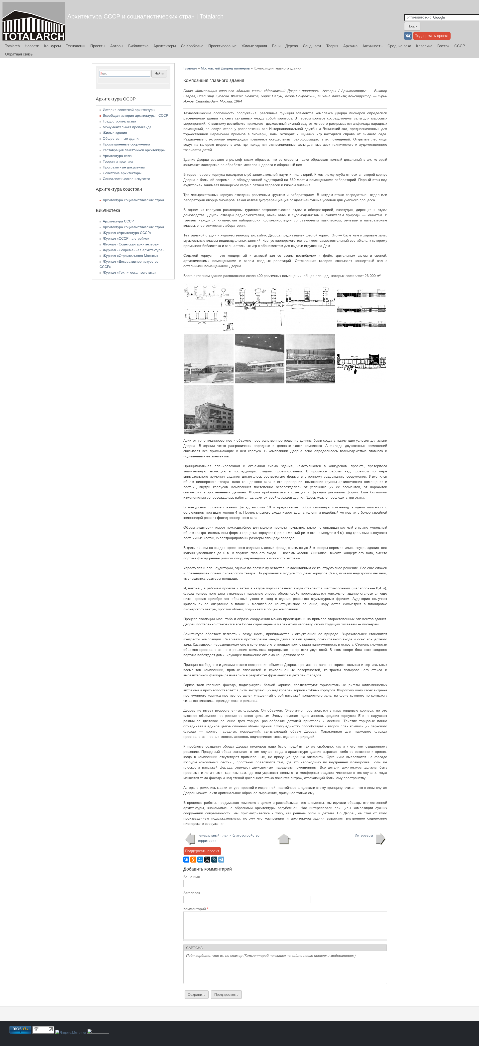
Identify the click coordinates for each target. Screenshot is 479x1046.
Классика (424, 46)
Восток (443, 46)
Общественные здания (121, 138)
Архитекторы (164, 46)
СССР (459, 46)
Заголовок (191, 893)
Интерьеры (364, 835)
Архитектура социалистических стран (133, 200)
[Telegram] (221, 860)
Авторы (116, 46)
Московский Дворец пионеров (225, 68)
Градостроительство (119, 121)
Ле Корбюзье (192, 46)
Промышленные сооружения (126, 144)
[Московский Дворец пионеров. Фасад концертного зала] (310, 382)
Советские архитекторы (122, 173)
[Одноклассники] (193, 860)
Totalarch (12, 46)
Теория (332, 46)
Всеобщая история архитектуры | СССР (135, 115)
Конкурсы (52, 46)
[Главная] (33, 21)
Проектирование (222, 46)
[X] (207, 860)
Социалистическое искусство (126, 179)
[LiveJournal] (214, 860)
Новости (32, 46)
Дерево (291, 46)
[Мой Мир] (200, 860)
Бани (276, 46)
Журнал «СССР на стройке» (126, 238)
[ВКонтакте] (186, 860)
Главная (190, 68)
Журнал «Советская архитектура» (131, 244)
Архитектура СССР (118, 221)
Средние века (399, 46)
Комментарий (195, 909)
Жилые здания (254, 46)
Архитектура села (117, 156)
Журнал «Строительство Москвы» (130, 256)
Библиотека (138, 46)
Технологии (75, 46)
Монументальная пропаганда (127, 127)
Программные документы (124, 167)
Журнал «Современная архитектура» (133, 250)
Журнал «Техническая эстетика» (129, 272)
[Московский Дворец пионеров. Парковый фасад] (361, 382)
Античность (372, 46)
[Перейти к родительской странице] (284, 839)
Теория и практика (118, 161)
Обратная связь (19, 54)
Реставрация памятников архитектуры (134, 150)
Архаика (350, 46)
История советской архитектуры (129, 110)
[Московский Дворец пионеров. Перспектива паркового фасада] (209, 433)
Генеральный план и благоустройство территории (228, 838)
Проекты (97, 46)
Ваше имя (191, 877)
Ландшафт (312, 46)
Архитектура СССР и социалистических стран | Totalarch (145, 16)
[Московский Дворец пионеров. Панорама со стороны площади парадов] (209, 382)
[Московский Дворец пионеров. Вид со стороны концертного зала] (259, 382)
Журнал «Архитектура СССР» (127, 233)
